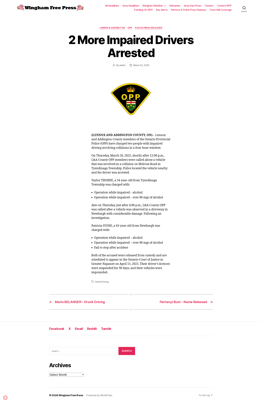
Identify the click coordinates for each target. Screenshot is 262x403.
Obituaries (174, 5)
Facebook (56, 329)
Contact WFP (224, 5)
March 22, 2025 (141, 65)
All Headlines (112, 5)
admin (122, 65)
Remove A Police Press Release (188, 9)
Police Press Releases (148, 28)
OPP (130, 28)
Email (79, 329)
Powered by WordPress (99, 395)
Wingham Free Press (71, 395)
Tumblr (106, 329)
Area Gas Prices (193, 5)
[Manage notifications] (5, 397)
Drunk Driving (102, 281)
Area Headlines (130, 5)
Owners (209, 5)
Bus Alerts (162, 9)
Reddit (92, 329)
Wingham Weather (152, 5)
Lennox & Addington (112, 28)
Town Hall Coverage (220, 9)
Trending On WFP (143, 9)
